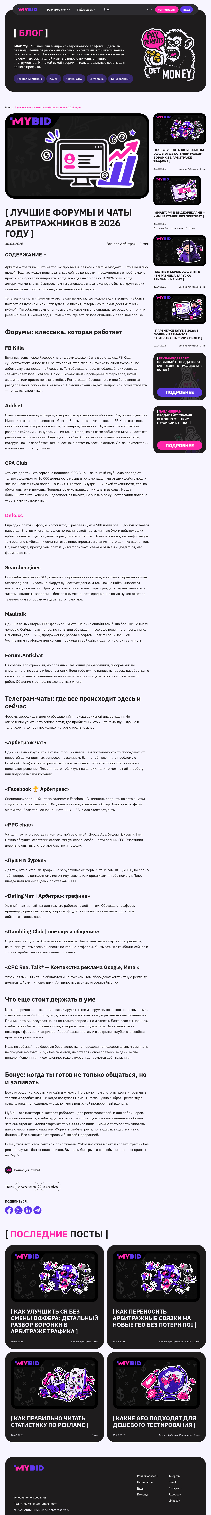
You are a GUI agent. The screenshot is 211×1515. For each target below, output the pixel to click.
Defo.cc (14, 515)
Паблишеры (85, 9)
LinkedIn (174, 1501)
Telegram (175, 1476)
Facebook (175, 1494)
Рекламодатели (57, 9)
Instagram (175, 1488)
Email (172, 1482)
